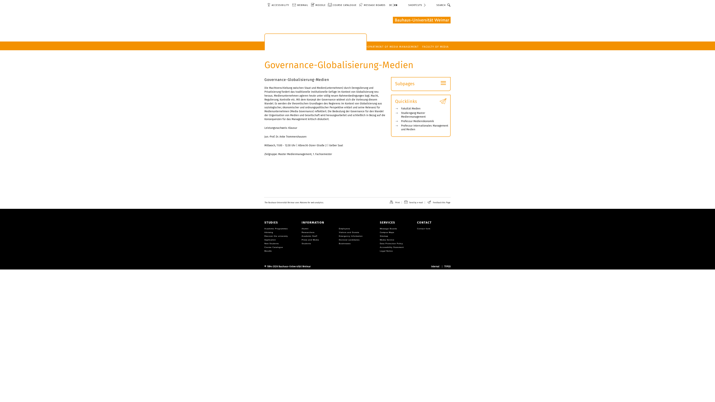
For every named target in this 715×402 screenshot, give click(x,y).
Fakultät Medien (411, 108)
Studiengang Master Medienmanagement (413, 114)
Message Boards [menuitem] (374, 5)
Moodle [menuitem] (320, 5)
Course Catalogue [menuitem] (345, 5)
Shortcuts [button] (415, 5)
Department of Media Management (392, 46)
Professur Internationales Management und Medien (424, 127)
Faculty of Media (435, 46)
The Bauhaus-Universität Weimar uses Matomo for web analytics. (294, 202)
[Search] (449, 5)
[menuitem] (278, 5)
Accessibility (280, 5)
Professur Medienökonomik (417, 121)
